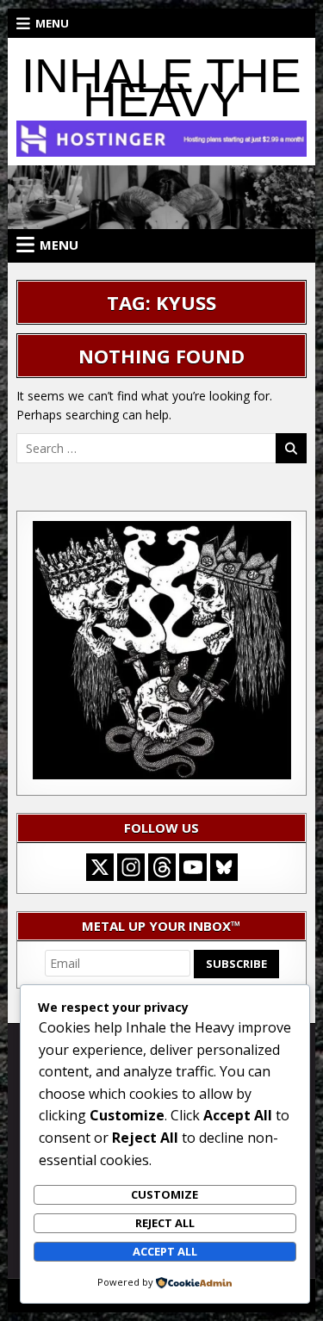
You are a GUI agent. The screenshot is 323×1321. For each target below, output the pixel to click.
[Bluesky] (224, 867)
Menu (52, 23)
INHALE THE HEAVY (161, 88)
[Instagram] (131, 867)
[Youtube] (193, 867)
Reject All (165, 1223)
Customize (164, 1194)
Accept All (165, 1251)
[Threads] (162, 867)
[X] (100, 867)
